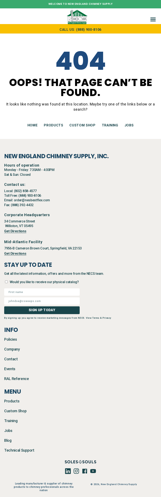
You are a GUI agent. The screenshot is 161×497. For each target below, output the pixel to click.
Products (53, 125)
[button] (152, 16)
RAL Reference (16, 378)
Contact (11, 359)
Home (32, 125)
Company (12, 349)
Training (110, 125)
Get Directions (15, 231)
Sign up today (42, 310)
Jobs (129, 125)
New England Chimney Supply (119, 484)
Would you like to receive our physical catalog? (44, 282)
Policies (10, 339)
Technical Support (19, 450)
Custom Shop (82, 125)
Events (9, 369)
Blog (8, 440)
